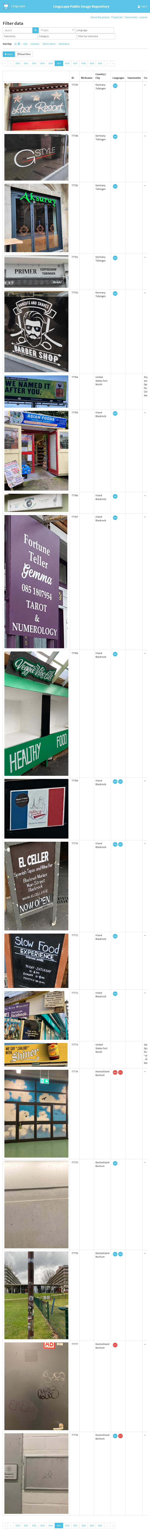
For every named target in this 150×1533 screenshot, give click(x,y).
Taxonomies (131, 17)
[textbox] (96, 30)
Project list (117, 17)
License (143, 17)
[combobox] (57, 30)
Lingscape (18, 6)
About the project (100, 17)
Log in (143, 6)
